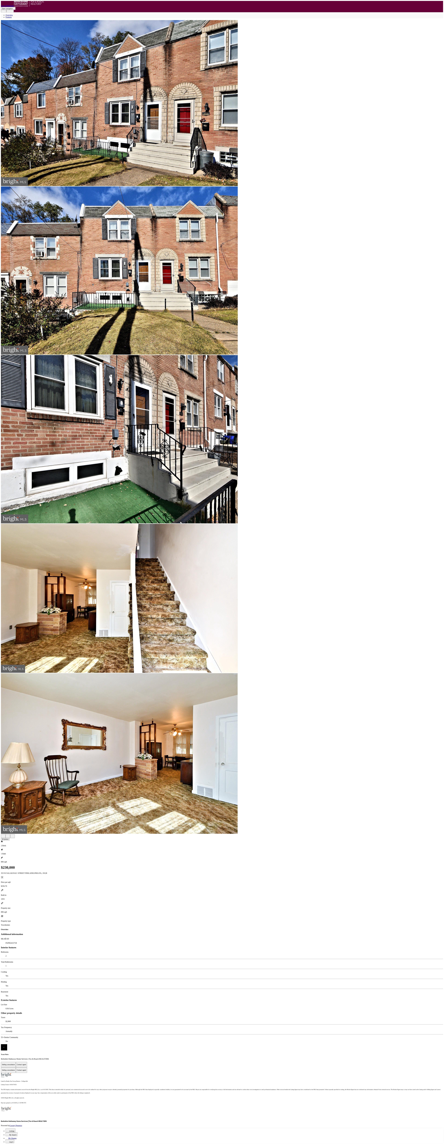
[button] (222, 103)
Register (10, 11)
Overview (9, 15)
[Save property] (8, 836)
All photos (5, 839)
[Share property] (12, 836)
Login (3, 11)
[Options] (3, 836)
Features (9, 17)
